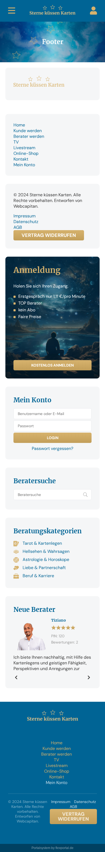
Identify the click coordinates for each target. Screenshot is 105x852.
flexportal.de (64, 848)
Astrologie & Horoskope (45, 559)
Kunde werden (27, 130)
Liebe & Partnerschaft (44, 567)
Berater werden (28, 136)
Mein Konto (24, 165)
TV (16, 142)
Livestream (24, 148)
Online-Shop (25, 153)
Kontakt (20, 159)
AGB (17, 227)
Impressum (24, 216)
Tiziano (58, 620)
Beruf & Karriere (38, 576)
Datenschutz (25, 221)
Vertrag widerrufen (49, 235)
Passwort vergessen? (52, 448)
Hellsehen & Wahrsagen (45, 551)
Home (19, 125)
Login (93, 10)
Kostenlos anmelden (52, 365)
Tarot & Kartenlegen (42, 543)
